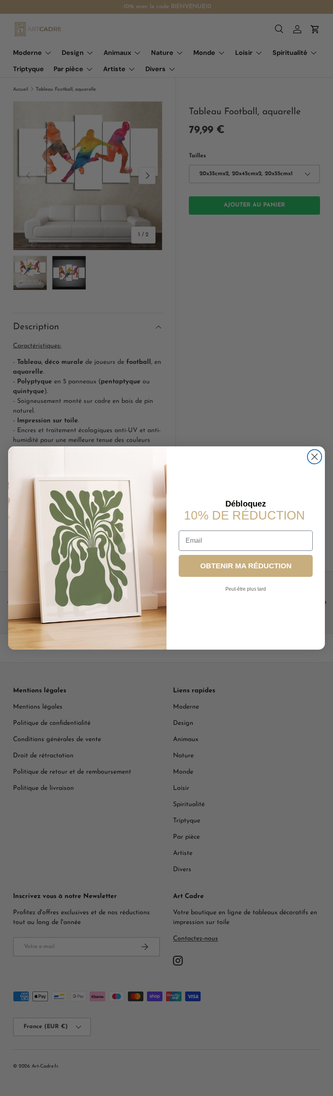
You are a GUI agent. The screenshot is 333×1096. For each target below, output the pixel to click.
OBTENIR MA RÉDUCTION (246, 566)
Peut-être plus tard (245, 589)
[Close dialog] (314, 457)
